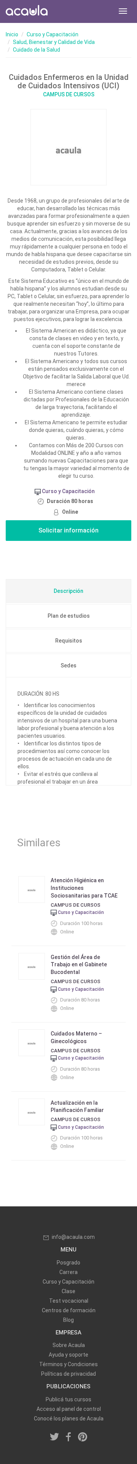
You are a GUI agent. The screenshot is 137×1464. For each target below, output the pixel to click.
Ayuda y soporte (68, 1355)
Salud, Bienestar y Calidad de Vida (54, 42)
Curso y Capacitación (52, 34)
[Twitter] (54, 1438)
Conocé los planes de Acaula (69, 1418)
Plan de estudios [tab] (69, 616)
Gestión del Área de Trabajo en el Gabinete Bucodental (79, 964)
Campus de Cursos (68, 94)
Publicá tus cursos (68, 1399)
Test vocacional (68, 1301)
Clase (68, 1291)
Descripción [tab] (68, 591)
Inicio (12, 34)
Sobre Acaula (69, 1345)
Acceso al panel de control (69, 1409)
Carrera (68, 1272)
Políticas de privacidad (68, 1374)
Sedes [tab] (68, 665)
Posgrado (68, 1262)
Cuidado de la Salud (36, 50)
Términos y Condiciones (68, 1364)
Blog (68, 1320)
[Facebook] (68, 1438)
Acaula (27, 11)
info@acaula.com (73, 1237)
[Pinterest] (82, 1438)
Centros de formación (69, 1310)
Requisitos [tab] (68, 641)
